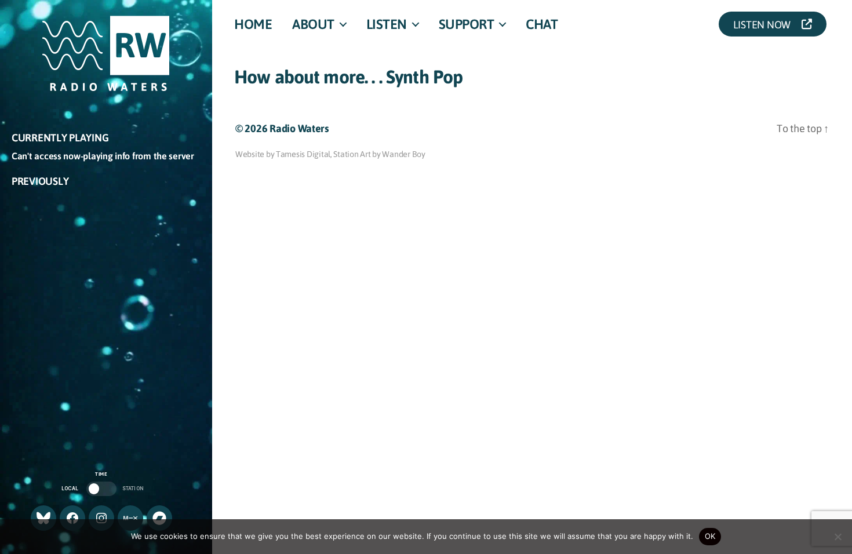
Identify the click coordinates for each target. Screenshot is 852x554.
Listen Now (765, 24)
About (313, 24)
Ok (710, 536)
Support (466, 24)
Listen (386, 24)
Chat (542, 24)
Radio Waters (299, 128)
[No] (837, 536)
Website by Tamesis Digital (282, 153)
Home (253, 24)
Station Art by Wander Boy (379, 153)
